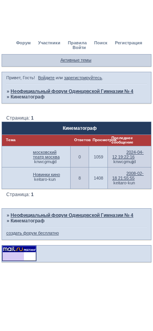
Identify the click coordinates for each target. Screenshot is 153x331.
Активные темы (75, 60)
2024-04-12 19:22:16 (128, 154)
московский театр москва (46, 154)
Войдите (46, 77)
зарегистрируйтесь (83, 77)
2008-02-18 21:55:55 (128, 175)
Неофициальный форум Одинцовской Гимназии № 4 (72, 91)
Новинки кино (46, 174)
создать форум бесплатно (32, 233)
